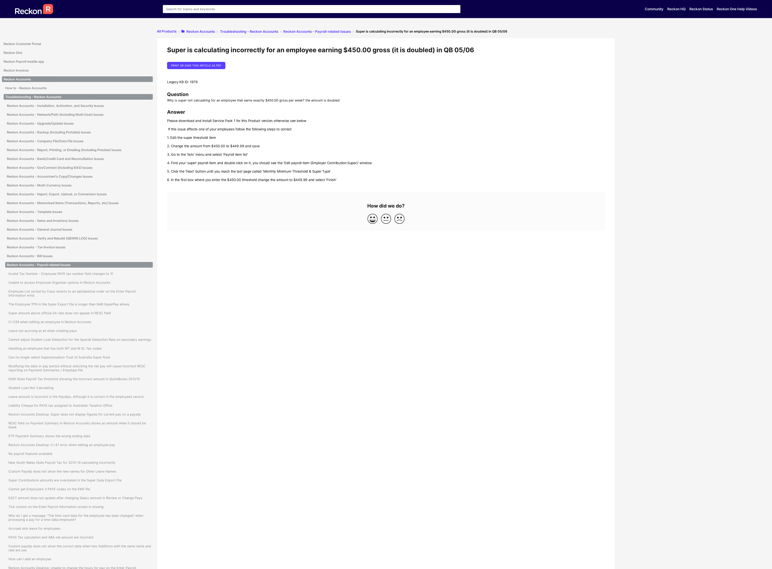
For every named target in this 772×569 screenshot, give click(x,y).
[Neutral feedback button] (386, 219)
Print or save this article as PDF (196, 65)
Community (654, 9)
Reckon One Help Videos (737, 9)
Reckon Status (701, 9)
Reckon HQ (676, 9)
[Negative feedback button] (399, 219)
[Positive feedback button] (372, 219)
